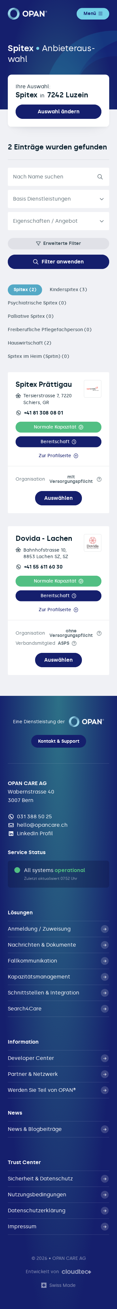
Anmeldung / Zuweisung (39, 929)
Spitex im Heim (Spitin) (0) (38, 356)
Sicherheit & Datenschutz (40, 1178)
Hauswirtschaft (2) (29, 343)
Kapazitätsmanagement (39, 977)
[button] (58, 427)
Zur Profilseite (55, 456)
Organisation (54, 479)
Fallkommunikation (32, 961)
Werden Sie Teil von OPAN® (42, 1090)
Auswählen (58, 498)
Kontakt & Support (58, 741)
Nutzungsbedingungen (37, 1194)
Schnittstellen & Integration (43, 993)
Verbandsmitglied (42, 643)
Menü (90, 13)
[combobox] (58, 221)
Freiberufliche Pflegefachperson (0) (50, 329)
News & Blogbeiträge (35, 1129)
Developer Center (31, 1058)
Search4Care (25, 1009)
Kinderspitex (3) (68, 289)
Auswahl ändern (59, 111)
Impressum (22, 1226)
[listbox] (58, 199)
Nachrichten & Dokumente (42, 945)
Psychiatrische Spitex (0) (37, 303)
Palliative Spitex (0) (31, 316)
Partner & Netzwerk (33, 1074)
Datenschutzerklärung (36, 1210)
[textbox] (53, 221)
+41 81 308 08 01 (43, 413)
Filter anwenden (63, 262)
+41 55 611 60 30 (43, 567)
